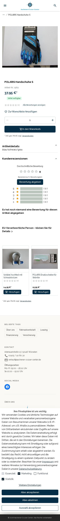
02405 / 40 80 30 (16, 355)
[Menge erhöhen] (52, 120)
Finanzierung (12, 335)
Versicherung (29, 335)
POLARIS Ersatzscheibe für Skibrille (44, 276)
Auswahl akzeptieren (30, 508)
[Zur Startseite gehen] (30, 5)
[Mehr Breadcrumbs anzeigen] (3, 14)
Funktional (42, 473)
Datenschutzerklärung (30, 469)
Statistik (9, 479)
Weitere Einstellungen (30, 485)
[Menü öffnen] (5, 5)
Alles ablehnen (30, 500)
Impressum (48, 461)
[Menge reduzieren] (7, 120)
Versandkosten (27, 136)
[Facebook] (7, 387)
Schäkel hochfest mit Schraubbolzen (12, 276)
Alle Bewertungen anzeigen (34, 105)
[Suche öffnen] (55, 5)
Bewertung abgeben (30, 182)
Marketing (26, 473)
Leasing (44, 330)
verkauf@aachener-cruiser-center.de (24, 360)
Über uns (10, 330)
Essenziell (10, 473)
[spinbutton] (30, 120)
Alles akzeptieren (30, 492)
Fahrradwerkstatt (27, 330)
